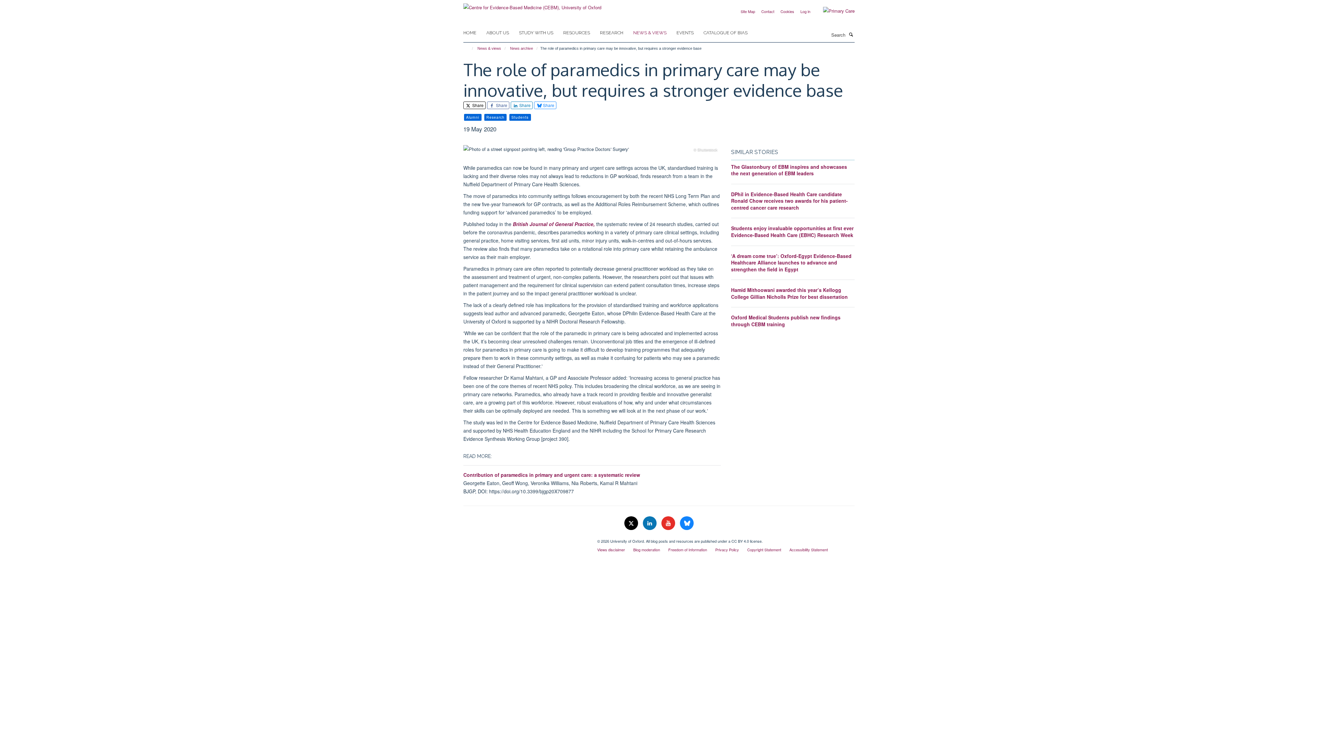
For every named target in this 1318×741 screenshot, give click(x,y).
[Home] (469, 48)
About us (497, 32)
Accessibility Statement (808, 549)
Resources (576, 32)
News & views (650, 32)
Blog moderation (646, 549)
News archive (521, 48)
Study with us (536, 32)
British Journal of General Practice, (554, 224)
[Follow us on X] (631, 523)
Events (685, 32)
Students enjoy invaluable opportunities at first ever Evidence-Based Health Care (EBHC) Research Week (792, 231)
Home (469, 32)
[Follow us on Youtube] (669, 523)
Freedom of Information (687, 549)
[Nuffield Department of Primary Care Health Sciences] (525, 538)
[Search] (851, 34)
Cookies (787, 11)
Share (477, 105)
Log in (805, 11)
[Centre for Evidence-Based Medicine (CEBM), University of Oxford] (532, 5)
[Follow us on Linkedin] (650, 523)
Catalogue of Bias (726, 32)
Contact (767, 11)
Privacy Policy (727, 549)
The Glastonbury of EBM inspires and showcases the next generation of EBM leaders (789, 170)
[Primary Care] (834, 11)
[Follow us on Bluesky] (687, 523)
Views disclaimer (611, 549)
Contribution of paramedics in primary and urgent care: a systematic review (551, 474)
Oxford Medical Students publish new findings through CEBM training (786, 321)
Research (611, 32)
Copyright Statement (764, 549)
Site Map (748, 11)
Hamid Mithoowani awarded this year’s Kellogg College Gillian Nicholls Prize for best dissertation (789, 293)
